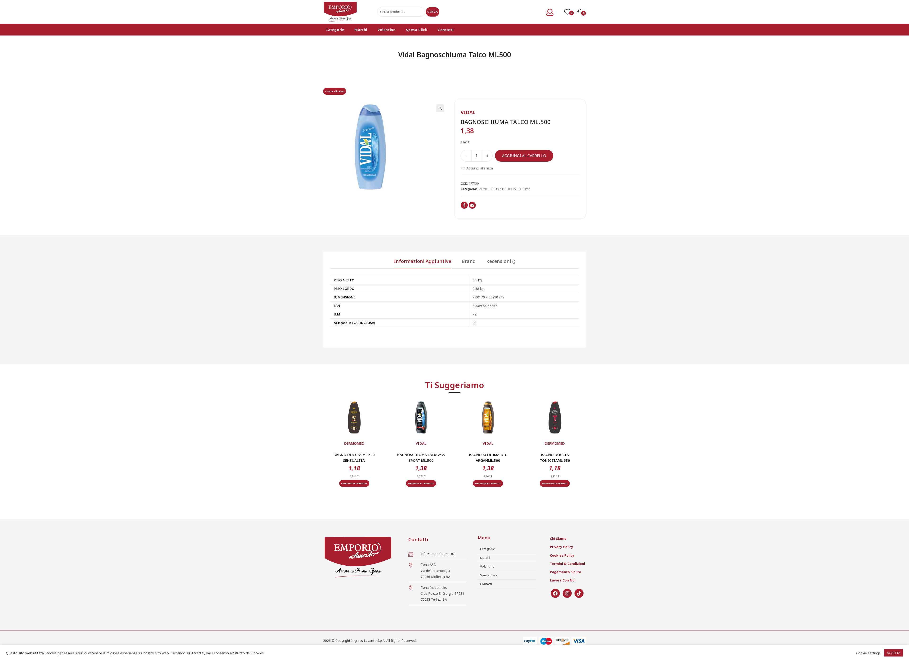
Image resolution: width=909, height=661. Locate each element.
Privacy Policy (561, 547)
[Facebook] (555, 593)
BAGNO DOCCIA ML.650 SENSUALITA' (354, 457)
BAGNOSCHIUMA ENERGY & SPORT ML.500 (421, 457)
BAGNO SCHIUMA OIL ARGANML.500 (488, 457)
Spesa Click (489, 575)
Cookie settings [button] (868, 653)
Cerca (432, 12)
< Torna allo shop (334, 91)
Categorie (487, 549)
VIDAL (468, 112)
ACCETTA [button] (893, 653)
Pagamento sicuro (565, 572)
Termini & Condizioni (567, 563)
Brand (469, 261)
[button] (354, 430)
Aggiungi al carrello (524, 155)
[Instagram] (567, 593)
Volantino (487, 566)
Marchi (485, 557)
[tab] (422, 263)
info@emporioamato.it (438, 553)
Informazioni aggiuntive (422, 261)
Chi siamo (558, 538)
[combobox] (401, 12)
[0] (567, 12)
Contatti (486, 584)
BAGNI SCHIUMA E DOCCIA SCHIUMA (503, 189)
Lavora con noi (562, 580)
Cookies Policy (562, 555)
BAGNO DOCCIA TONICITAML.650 (555, 457)
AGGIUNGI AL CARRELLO (354, 483)
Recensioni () (500, 261)
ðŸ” (440, 108)
